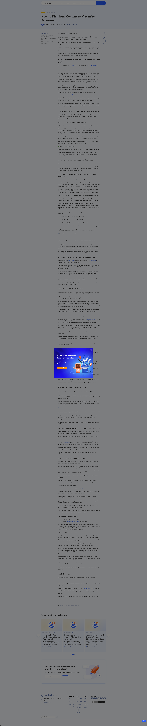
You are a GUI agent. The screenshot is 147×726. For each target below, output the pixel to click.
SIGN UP (62, 367)
